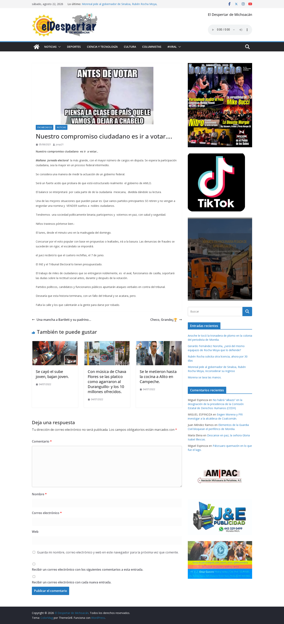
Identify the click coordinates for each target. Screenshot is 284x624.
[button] (59, 46)
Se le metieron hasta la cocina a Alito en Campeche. (158, 376)
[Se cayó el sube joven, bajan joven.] (55, 344)
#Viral (172, 47)
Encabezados (44, 127)
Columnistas (151, 47)
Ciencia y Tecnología (102, 47)
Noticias (50, 47)
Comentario (42, 441)
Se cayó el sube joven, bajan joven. (52, 374)
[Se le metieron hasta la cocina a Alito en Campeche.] (159, 344)
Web (35, 532)
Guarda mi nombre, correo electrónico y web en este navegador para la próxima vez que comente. (108, 552)
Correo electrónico (47, 513)
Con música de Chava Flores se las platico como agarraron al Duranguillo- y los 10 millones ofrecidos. (107, 381)
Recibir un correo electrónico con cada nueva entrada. (71, 582)
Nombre (39, 494)
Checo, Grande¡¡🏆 (163, 320)
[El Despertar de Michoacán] (36, 46)
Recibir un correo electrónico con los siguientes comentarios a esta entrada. (87, 569)
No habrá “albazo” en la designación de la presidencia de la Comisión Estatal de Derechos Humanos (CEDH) (216, 404)
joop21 (60, 144)
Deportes (74, 47)
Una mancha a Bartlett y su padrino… (64, 320)
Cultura (130, 47)
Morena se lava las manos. (204, 377)
